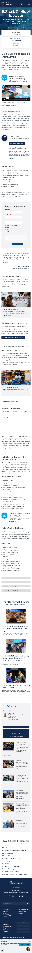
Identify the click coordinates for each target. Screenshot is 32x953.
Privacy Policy (4, 941)
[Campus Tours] (8, 794)
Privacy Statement (13, 892)
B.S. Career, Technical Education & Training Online (14, 850)
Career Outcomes (16, 40)
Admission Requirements (9, 577)
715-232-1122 (16, 887)
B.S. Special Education (7, 853)
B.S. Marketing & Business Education (11, 858)
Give (23, 928)
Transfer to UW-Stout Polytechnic (16, 730)
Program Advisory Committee (10, 590)
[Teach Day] (8, 764)
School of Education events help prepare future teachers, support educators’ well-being (14, 628)
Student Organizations (9, 586)
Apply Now (4, 26)
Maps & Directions (22, 911)
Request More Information (16, 26)
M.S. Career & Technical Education (10, 866)
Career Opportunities (8, 582)
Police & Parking (6, 929)
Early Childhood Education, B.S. (17, 143)
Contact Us (6, 892)
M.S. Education (6, 864)
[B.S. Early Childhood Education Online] (8, 778)
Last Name (7, 214)
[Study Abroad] (8, 824)
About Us (5, 916)
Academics (5, 911)
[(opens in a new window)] (8, 706)
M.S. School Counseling (8, 869)
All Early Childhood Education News (15, 604)
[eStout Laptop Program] (8, 807)
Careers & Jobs (6, 924)
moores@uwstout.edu (13, 719)
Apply (23, 922)
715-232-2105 (11, 717)
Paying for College (16, 733)
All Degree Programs (15, 843)
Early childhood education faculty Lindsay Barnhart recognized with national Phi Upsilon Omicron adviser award (15, 658)
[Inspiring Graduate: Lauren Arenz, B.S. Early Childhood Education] (16, 675)
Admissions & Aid (6, 909)
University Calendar (7, 926)
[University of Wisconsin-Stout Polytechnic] (16, 883)
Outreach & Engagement (8, 915)
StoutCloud (20, 915)
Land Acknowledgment (23, 892)
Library (4, 928)
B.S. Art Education (6, 848)
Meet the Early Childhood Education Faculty (13, 337)
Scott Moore (11, 713)
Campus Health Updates (23, 909)
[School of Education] (8, 746)
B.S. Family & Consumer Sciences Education (13, 856)
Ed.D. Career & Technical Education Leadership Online (15, 874)
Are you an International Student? (11, 226)
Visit (23, 925)
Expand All (26, 575)
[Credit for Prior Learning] (16, 299)
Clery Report (5, 931)
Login (23, 932)
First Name (7, 209)
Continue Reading (7, 315)
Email (6, 220)
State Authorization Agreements (16, 736)
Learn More (12, 521)
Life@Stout (5, 913)
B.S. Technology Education (8, 861)
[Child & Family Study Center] (16, 377)
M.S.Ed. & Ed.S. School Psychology (10, 871)
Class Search (20, 913)
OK (2, 950)
